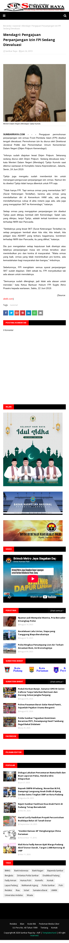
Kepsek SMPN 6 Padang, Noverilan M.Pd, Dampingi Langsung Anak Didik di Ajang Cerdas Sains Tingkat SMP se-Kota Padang (40, 791)
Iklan (22, 923)
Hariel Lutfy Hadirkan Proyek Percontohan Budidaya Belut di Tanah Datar (41, 819)
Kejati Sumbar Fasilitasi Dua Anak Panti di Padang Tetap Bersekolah (40, 805)
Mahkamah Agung (30, 885)
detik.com (8, 298)
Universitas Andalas (14, 895)
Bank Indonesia (21, 870)
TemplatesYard (49, 932)
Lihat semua (56, 610)
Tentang (44, 927)
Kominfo (39, 880)
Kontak (50, 880)
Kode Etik (31, 923)
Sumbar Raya (11, 51)
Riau (18, 890)
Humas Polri (25, 880)
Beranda (7, 25)
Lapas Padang (11, 885)
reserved (34, 935)
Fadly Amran (10, 880)
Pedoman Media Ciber (49, 923)
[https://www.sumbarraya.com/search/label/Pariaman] (31, 672)
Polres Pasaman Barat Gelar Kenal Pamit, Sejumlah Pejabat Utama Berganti (39, 706)
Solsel (26, 890)
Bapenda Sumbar (55, 870)
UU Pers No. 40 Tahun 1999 (25, 927)
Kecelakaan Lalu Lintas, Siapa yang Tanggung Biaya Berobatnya (36, 633)
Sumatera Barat (40, 890)
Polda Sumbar (48, 885)
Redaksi (8, 890)
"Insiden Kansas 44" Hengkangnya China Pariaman (39, 832)
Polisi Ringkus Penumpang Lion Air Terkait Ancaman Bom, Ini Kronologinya (41, 646)
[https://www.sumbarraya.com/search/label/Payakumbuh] (56, 672)
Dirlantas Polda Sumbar (28, 875)
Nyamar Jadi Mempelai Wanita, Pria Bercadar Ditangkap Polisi (41, 619)
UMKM (54, 890)
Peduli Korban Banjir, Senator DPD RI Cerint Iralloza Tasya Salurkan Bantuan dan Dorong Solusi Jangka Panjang (41, 691)
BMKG (7, 870)
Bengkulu (9, 875)
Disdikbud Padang (51, 875)
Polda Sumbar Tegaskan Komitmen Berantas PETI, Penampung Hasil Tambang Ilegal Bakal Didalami (41, 721)
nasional (16, 25)
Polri (61, 885)
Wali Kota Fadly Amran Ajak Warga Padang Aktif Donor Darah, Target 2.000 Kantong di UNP (41, 847)
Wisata (30, 895)
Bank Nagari (37, 870)
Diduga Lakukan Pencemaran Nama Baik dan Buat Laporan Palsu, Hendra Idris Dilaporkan (42, 775)
